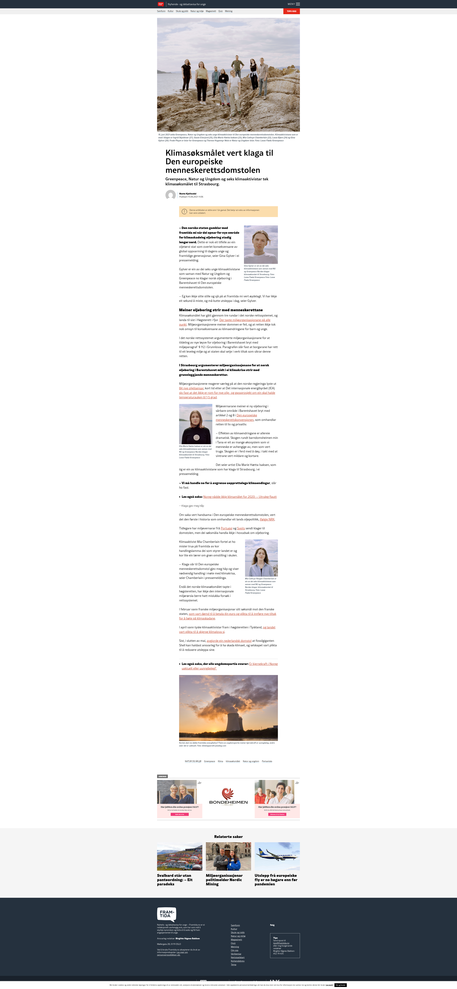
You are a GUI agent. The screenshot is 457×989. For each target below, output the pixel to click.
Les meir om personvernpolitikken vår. (172, 953)
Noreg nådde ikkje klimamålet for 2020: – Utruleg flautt (240, 497)
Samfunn (161, 11)
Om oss (234, 950)
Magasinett (211, 11)
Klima (220, 761)
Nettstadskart (238, 957)
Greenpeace (209, 761)
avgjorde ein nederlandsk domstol (229, 641)
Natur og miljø (197, 11)
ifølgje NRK (267, 519)
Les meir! (329, 985)
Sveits (241, 528)
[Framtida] (161, 4)
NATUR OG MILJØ (193, 761)
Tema (233, 964)
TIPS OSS (291, 11)
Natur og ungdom (251, 761)
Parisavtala (267, 761)
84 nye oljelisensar (191, 388)
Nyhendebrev (238, 961)
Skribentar (236, 953)
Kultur (171, 11)
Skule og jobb (182, 11)
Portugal (226, 528)
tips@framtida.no (281, 943)
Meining (228, 11)
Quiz (220, 11)
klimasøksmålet (233, 761)
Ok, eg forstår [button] (340, 985)
